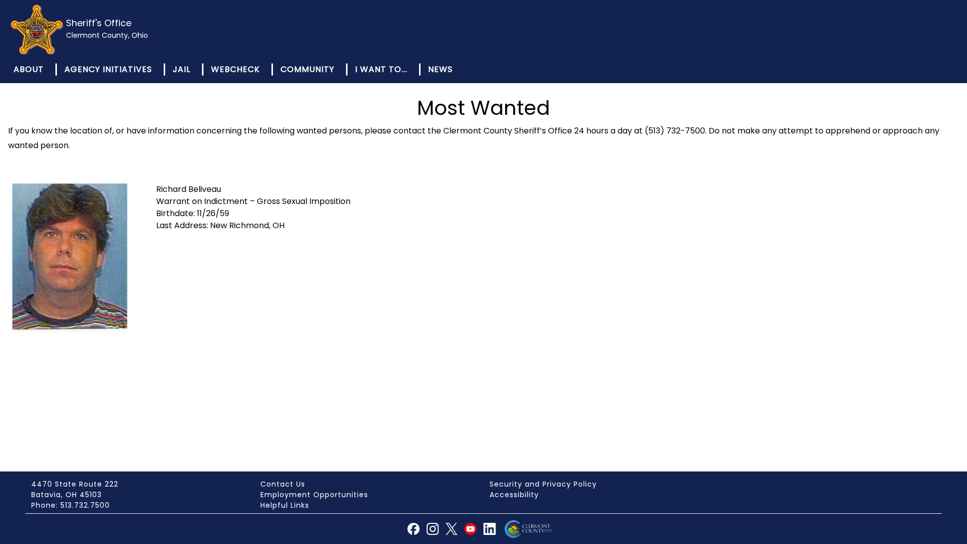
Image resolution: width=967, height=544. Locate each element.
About (29, 69)
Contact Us (282, 484)
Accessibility (514, 495)
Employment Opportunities (314, 495)
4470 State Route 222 (74, 484)
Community (307, 69)
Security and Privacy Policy (543, 484)
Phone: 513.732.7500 (70, 505)
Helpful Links (284, 505)
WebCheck (235, 69)
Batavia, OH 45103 (66, 495)
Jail (181, 69)
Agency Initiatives (108, 69)
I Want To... (381, 69)
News (440, 69)
